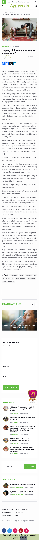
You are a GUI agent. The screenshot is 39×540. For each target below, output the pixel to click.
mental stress (8, 278)
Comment (6, 346)
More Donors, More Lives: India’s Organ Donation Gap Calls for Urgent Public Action (22, 449)
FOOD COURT (6, 46)
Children (14, 275)
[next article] (32, 2)
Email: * (5, 376)
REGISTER (23, 538)
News (17, 509)
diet (21, 275)
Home (5, 12)
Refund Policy (6, 515)
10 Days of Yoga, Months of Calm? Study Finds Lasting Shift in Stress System (22, 408)
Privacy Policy (18, 512)
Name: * (6, 366)
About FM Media (7, 509)
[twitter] (9, 530)
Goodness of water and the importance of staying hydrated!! (19, 326)
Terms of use (6, 512)
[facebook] (4, 530)
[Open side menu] (2, 6)
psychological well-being (25, 278)
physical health (8, 281)
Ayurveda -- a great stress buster (21, 492)
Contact (16, 515)
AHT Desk (15, 413)
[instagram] (26, 530)
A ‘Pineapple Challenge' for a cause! (22, 484)
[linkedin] (15, 530)
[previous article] (35, 2)
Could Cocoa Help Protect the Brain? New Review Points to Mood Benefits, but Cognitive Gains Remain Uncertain (23, 429)
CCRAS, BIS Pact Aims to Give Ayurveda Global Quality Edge (20, 439)
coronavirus (31, 275)
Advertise (25, 509)
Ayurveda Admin (17, 487)
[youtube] (20, 530)
